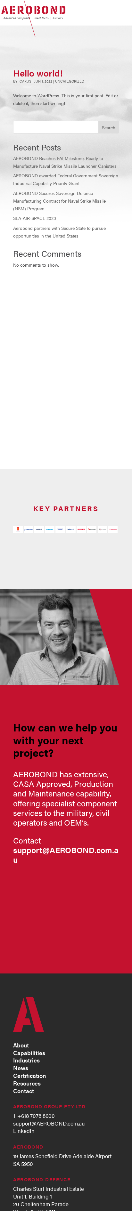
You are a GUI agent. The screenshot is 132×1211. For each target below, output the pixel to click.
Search (108, 127)
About (21, 1045)
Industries (26, 1060)
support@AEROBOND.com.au (49, 1123)
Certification (29, 1075)
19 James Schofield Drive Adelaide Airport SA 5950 (62, 1159)
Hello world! (38, 72)
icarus (25, 81)
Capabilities (29, 1052)
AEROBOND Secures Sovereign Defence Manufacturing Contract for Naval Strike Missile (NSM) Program (59, 201)
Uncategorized (69, 81)
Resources (27, 1083)
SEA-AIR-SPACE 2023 (34, 218)
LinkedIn (24, 1130)
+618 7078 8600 (36, 1115)
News (20, 1067)
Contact (23, 1090)
